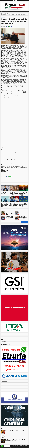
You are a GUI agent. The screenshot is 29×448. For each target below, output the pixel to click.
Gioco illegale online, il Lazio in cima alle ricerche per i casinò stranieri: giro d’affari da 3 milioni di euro (23, 193)
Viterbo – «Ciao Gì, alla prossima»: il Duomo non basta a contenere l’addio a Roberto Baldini (17, 218)
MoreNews (20, 447)
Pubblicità (22, 445)
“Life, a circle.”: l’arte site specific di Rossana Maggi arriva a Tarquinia (13, 435)
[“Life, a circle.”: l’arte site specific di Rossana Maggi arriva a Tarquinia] (3, 436)
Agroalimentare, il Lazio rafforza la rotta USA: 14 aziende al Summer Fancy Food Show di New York (23, 204)
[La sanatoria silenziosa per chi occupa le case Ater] (5, 188)
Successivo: (21, 179)
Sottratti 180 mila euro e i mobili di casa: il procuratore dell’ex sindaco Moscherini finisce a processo (3, 218)
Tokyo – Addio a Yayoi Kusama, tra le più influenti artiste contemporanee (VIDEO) (14, 430)
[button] (1, 11)
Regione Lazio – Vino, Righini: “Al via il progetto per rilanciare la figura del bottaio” (14, 192)
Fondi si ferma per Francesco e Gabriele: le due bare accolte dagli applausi (17, 213)
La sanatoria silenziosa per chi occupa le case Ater (5, 192)
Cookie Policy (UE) (18, 445)
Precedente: (7, 179)
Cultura (2, 428)
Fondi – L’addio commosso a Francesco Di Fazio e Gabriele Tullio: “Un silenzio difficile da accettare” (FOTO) (3, 213)
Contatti (26, 445)
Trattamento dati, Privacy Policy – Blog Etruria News (9, 445)
